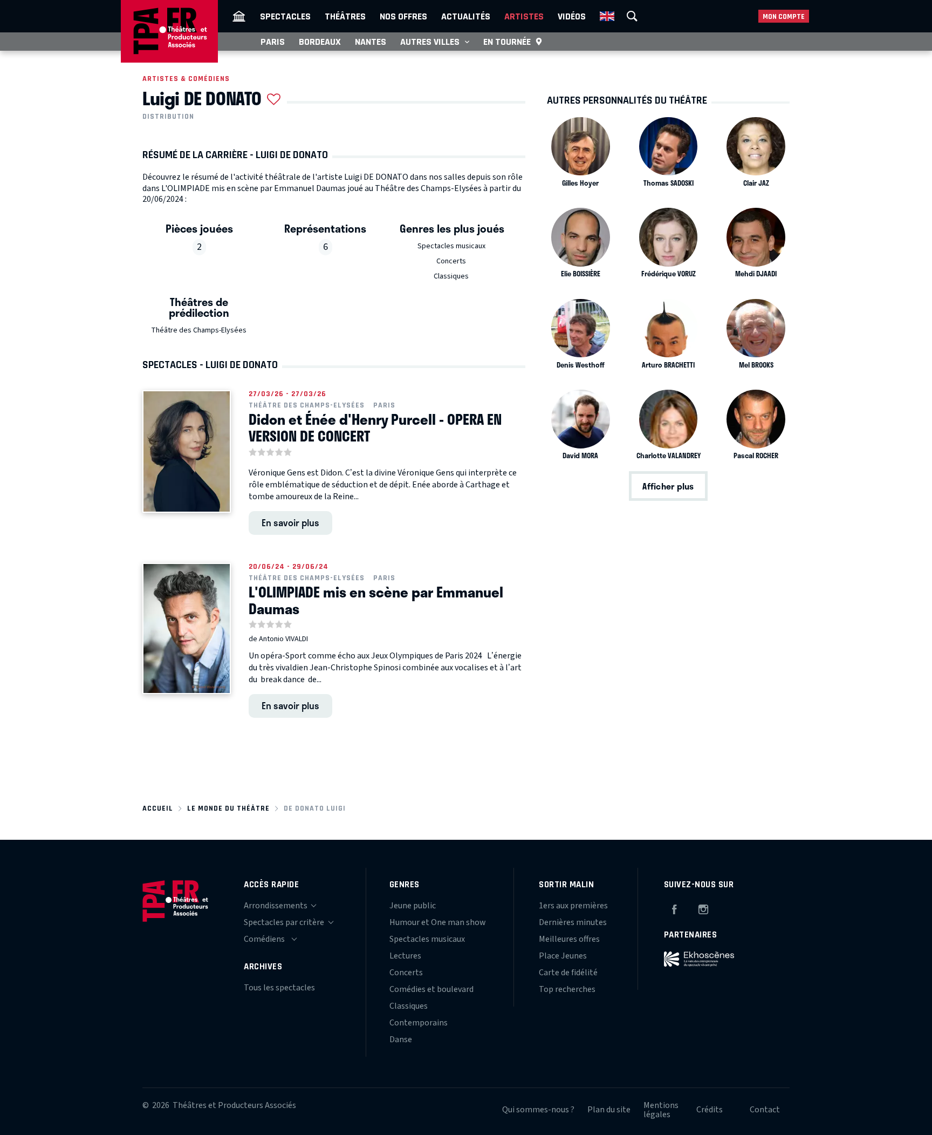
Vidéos (572, 16)
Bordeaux (320, 41)
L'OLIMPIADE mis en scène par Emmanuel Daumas (376, 600)
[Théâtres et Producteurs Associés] (239, 16)
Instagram (703, 908)
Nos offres (403, 16)
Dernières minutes (573, 922)
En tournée (507, 41)
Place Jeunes (563, 956)
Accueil (157, 808)
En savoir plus (290, 522)
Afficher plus (668, 486)
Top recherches (567, 989)
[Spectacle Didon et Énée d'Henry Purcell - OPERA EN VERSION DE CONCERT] (186, 451)
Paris (273, 41)
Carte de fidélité (568, 972)
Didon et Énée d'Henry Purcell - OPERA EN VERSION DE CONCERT (375, 428)
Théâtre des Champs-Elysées (198, 330)
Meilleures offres (569, 939)
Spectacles (285, 16)
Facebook (674, 908)
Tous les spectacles (279, 988)
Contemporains (418, 1023)
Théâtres (345, 16)
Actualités (465, 16)
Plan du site (609, 1110)
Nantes (370, 41)
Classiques (451, 276)
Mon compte (784, 16)
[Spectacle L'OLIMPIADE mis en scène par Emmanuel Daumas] (186, 629)
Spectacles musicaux (451, 246)
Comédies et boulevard (431, 989)
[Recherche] (632, 16)
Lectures (405, 956)
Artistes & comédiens (186, 78)
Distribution (168, 116)
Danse (400, 1039)
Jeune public (412, 906)
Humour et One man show (437, 922)
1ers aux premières (573, 906)
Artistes (524, 16)
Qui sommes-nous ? (538, 1110)
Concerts (451, 261)
